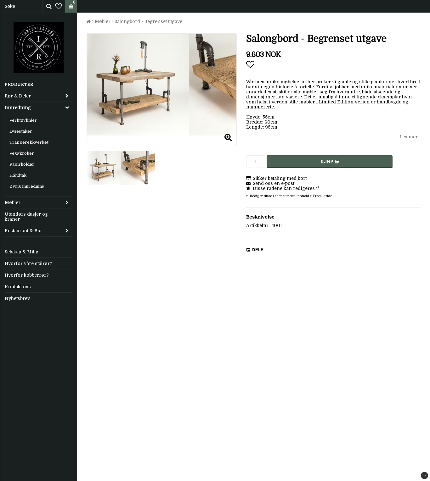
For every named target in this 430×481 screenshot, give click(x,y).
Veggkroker (21, 153)
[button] (58, 6)
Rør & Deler (18, 95)
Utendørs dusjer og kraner (26, 217)
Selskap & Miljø (21, 251)
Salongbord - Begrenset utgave (148, 21)
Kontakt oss (18, 286)
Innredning (18, 107)
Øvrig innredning (26, 186)
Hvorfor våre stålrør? (28, 263)
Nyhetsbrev (17, 298)
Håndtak (17, 175)
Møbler (12, 202)
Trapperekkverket (28, 142)
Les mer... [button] (410, 136)
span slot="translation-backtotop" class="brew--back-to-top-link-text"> (424, 475)
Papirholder (21, 164)
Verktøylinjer (23, 120)
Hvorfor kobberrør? (27, 275)
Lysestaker (20, 131)
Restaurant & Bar (23, 230)
